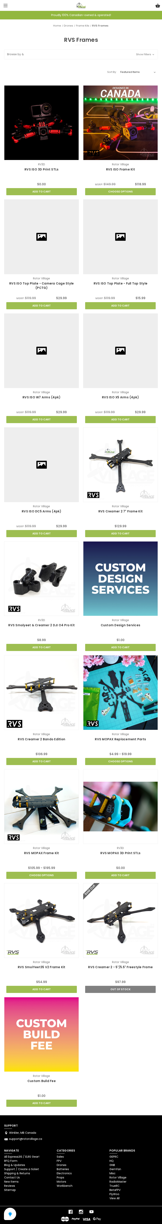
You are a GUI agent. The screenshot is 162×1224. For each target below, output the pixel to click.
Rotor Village (117, 1177)
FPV (59, 1161)
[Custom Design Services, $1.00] (120, 578)
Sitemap (10, 1190)
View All (114, 1198)
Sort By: (112, 72)
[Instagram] (81, 1212)
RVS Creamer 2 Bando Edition (41, 739)
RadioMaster (117, 1182)
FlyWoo (114, 1194)
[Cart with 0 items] (158, 6)
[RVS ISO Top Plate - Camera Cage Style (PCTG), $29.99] (41, 236)
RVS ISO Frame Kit (120, 169)
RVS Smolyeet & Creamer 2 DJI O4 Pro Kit (41, 625)
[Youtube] (91, 1212)
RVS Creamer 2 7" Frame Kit (120, 511)
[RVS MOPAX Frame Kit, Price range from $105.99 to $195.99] (41, 806)
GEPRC (113, 1157)
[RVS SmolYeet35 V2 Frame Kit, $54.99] (41, 920)
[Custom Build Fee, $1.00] (41, 1034)
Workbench (65, 1186)
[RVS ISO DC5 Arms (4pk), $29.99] (41, 464)
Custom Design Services (120, 625)
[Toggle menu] (5, 5)
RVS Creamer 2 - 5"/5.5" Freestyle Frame (120, 967)
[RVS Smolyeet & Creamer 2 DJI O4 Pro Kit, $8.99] (41, 578)
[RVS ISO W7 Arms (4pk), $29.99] (41, 350)
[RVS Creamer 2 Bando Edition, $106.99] (41, 692)
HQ (111, 1161)
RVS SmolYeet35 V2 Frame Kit (41, 967)
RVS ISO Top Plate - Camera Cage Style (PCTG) (41, 285)
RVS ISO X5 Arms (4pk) (120, 397)
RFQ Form (10, 1161)
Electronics (64, 1173)
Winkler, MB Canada (22, 1133)
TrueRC (114, 1186)
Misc (112, 1173)
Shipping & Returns (17, 1173)
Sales (60, 1157)
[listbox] (138, 72)
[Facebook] (70, 1212)
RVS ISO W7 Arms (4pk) (41, 397)
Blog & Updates (14, 1165)
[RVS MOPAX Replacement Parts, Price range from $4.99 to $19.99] (120, 692)
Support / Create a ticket (21, 1169)
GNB (112, 1165)
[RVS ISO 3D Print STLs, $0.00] (41, 122)
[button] (81, 54)
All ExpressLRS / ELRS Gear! (21, 1157)
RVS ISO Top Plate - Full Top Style (121, 283)
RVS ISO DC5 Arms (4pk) (41, 511)
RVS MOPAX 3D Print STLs (120, 853)
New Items (11, 1182)
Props (60, 1177)
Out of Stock (120, 989)
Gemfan (115, 1169)
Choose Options (120, 191)
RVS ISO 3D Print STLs (41, 169)
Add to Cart (41, 191)
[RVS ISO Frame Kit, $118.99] (120, 122)
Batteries (63, 1169)
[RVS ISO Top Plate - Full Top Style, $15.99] (120, 236)
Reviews (9, 1186)
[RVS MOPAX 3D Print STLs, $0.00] (120, 806)
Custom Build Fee (41, 1081)
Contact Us (12, 1177)
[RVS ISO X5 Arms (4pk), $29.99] (120, 350)
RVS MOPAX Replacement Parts (120, 739)
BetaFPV (115, 1190)
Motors (61, 1182)
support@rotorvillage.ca (25, 1139)
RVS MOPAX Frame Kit (41, 853)
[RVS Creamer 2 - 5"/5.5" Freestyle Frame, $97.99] (120, 920)
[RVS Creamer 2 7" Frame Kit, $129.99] (120, 464)
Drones (61, 1165)
